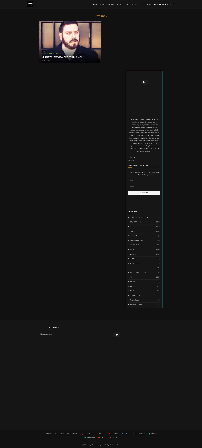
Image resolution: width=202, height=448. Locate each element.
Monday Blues (145, 263)
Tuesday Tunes (145, 300)
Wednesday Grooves (145, 304)
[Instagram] (147, 4)
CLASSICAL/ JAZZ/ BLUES (145, 217)
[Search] (174, 4)
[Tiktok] (170, 4)
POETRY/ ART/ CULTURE (145, 272)
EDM (145, 226)
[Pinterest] (150, 4)
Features (102, 4)
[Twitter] (145, 4)
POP (145, 277)
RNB (145, 286)
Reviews (119, 4)
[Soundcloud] (160, 4)
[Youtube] (155, 4)
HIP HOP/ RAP (145, 245)
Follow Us (131, 160)
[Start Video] (144, 82)
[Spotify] (163, 4)
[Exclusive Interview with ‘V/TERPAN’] (70, 42)
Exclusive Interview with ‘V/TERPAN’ (62, 56)
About (126, 4)
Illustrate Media (116, 445)
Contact (134, 4)
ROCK (145, 291)
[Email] (157, 4)
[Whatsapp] (165, 4)
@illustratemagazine (45, 334)
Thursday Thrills (145, 295)
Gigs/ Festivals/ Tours (145, 240)
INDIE (145, 249)
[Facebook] (142, 4)
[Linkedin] (152, 4)
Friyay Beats (145, 236)
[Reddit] (167, 4)
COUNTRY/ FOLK (145, 222)
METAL (145, 259)
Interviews (111, 4)
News (95, 4)
